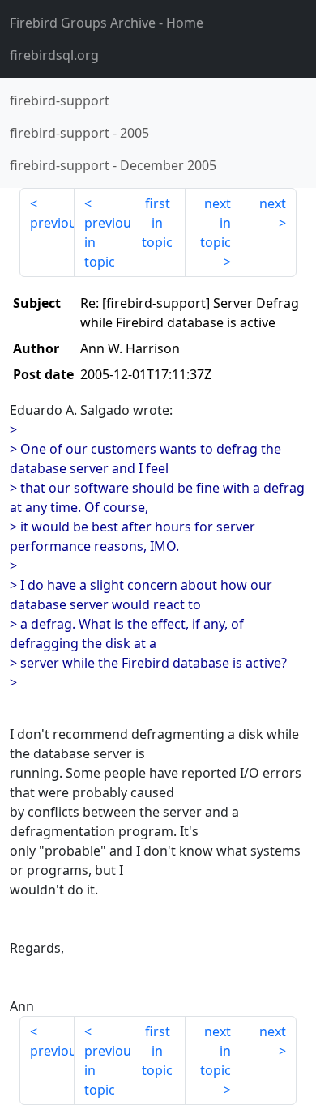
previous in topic (107, 242)
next (272, 203)
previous (52, 223)
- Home (106, 23)
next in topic (215, 222)
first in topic (157, 222)
